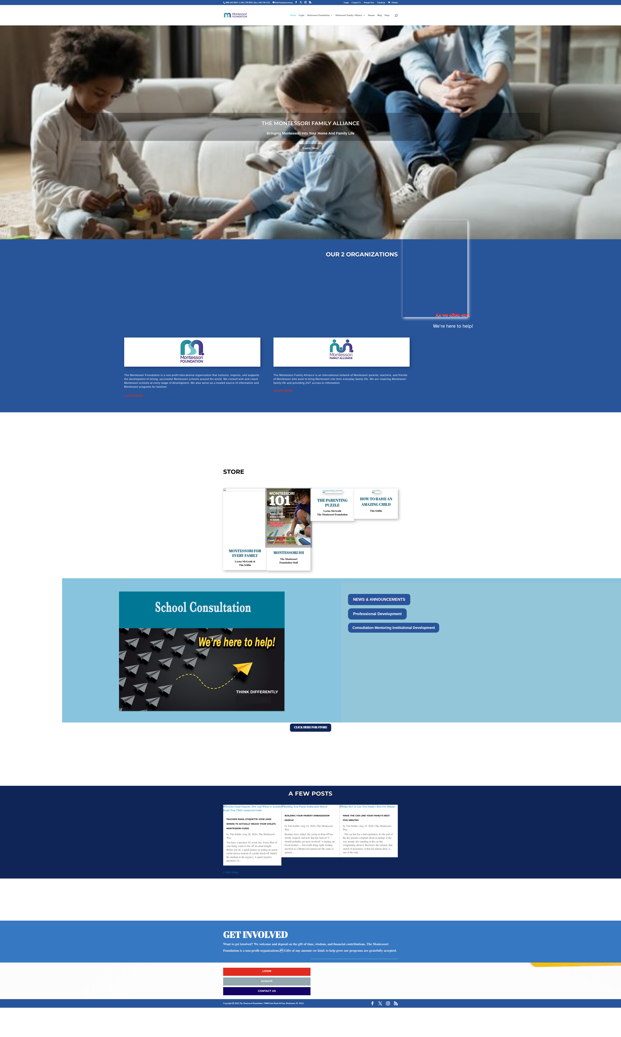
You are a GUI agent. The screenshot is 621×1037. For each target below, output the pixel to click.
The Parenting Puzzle (332, 503)
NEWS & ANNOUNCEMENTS (379, 599)
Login (346, 3)
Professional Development (377, 614)
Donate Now (369, 3)
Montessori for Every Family (245, 553)
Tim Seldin (235, 834)
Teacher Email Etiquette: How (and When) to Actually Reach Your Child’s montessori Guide (251, 824)
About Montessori (310, 169)
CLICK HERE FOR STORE (310, 727)
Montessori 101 (288, 552)
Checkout (381, 3)
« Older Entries (231, 872)
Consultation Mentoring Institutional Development (393, 628)
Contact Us (356, 3)
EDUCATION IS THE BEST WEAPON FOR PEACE (310, 144)
